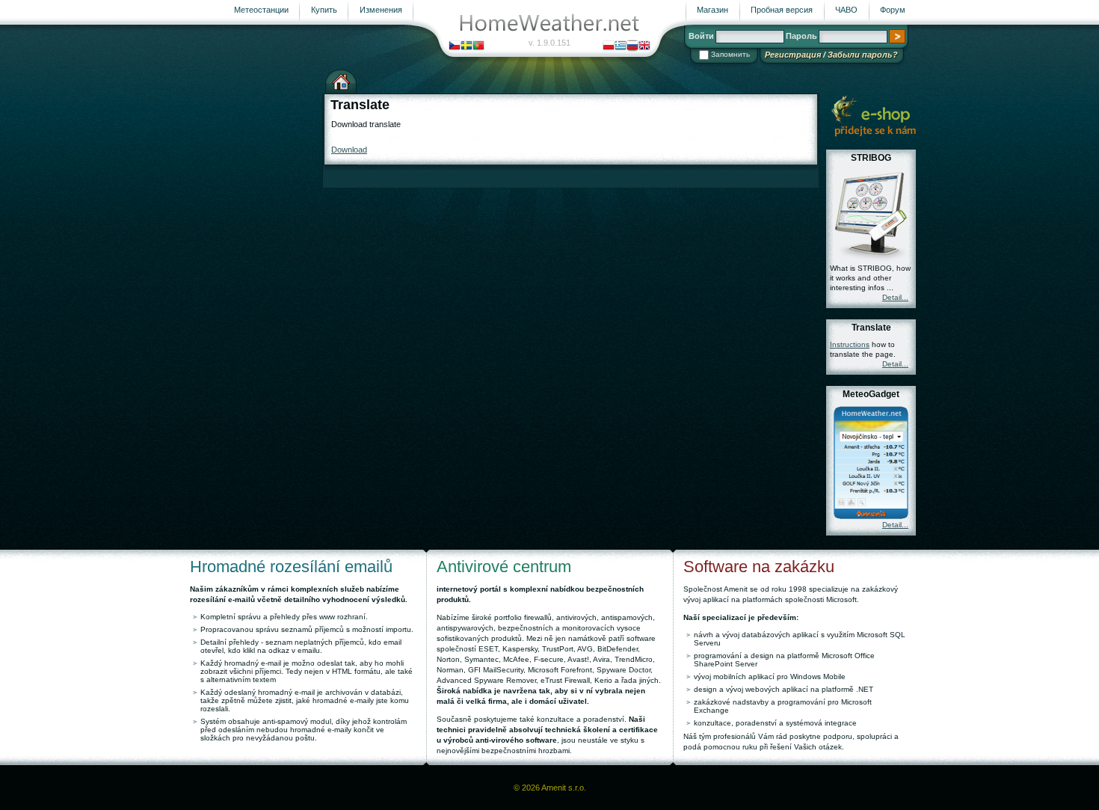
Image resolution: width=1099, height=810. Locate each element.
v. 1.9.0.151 (549, 42)
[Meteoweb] (549, 19)
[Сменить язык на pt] (478, 44)
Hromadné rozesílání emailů (291, 566)
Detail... (895, 297)
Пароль (801, 35)
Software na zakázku (758, 566)
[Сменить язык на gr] (621, 44)
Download (349, 149)
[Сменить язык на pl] (609, 44)
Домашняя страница (341, 80)
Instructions (849, 344)
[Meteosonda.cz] (873, 115)
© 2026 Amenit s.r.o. (550, 787)
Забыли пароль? (863, 54)
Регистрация (793, 54)
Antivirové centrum (504, 566)
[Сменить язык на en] (644, 44)
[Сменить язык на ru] (632, 44)
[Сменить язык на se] (466, 44)
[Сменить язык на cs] (455, 44)
